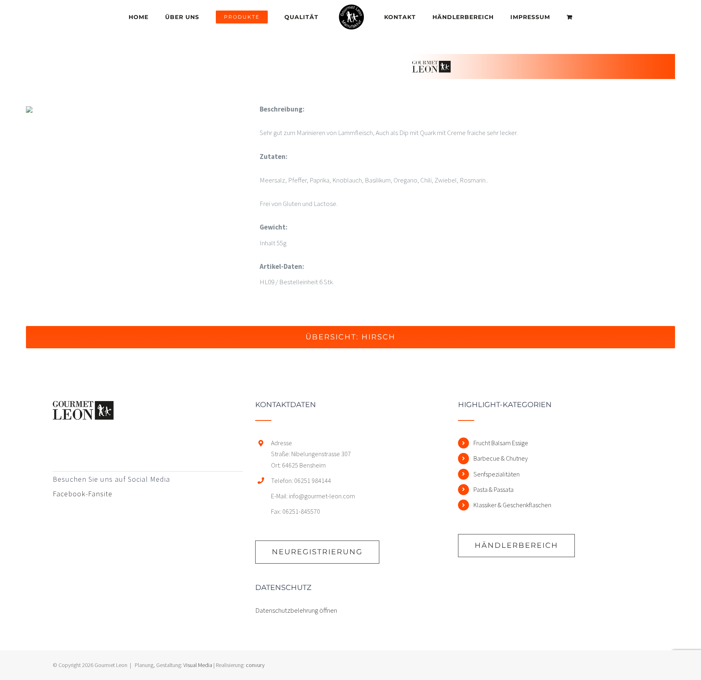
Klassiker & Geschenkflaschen (512, 505)
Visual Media (197, 665)
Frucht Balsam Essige (500, 443)
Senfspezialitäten (496, 474)
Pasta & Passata (493, 489)
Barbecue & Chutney (500, 458)
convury (255, 665)
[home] (83, 408)
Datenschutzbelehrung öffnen (296, 610)
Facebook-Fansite (82, 493)
